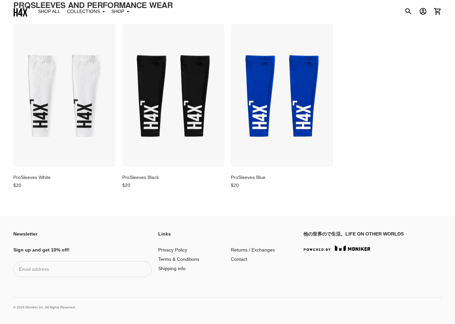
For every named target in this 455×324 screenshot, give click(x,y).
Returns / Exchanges (253, 249)
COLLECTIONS (83, 11)
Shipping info (172, 268)
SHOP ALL (49, 11)
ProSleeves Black (140, 177)
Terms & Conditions (178, 259)
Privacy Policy (172, 249)
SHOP (117, 11)
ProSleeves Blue (248, 177)
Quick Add (64, 157)
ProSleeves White (32, 177)
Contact (239, 259)
